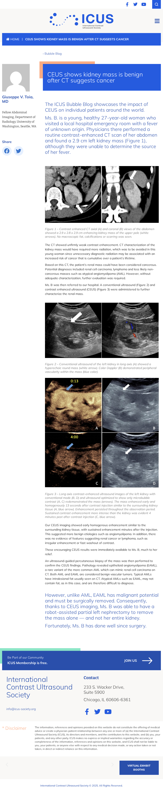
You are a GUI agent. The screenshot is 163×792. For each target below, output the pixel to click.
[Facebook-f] (127, 4)
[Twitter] (135, 4)
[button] (157, 21)
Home (14, 39)
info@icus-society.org (21, 709)
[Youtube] (144, 4)
